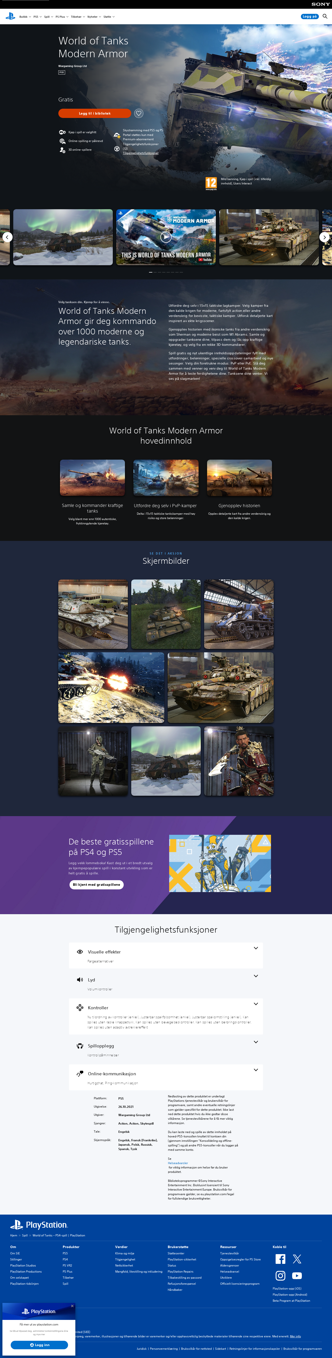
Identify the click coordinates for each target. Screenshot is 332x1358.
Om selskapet (19, 1277)
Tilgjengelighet (125, 1259)
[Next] (324, 237)
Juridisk (142, 1349)
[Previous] (7, 237)
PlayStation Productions (26, 1271)
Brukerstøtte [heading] (178, 1247)
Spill (47, 16)
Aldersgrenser (229, 1265)
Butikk (23, 16)
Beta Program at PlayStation (291, 1301)
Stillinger (16, 1259)
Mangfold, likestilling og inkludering (138, 1271)
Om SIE (15, 1253)
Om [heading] (13, 1247)
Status (172, 1265)
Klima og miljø (124, 1253)
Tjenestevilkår (229, 1253)
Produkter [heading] (71, 1247)
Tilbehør (76, 16)
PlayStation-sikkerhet (182, 1259)
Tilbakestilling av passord (184, 1277)
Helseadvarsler (178, 1163)
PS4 (65, 1259)
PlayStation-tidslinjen (24, 1284)
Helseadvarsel (229, 1271)
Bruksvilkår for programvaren (302, 1349)
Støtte (107, 16)
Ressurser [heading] (228, 1247)
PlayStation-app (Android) (290, 1294)
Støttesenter (176, 1253)
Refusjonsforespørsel (182, 1284)
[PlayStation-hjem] (10, 16)
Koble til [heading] (279, 1247)
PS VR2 (67, 1265)
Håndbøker (175, 1290)
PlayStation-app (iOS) (287, 1288)
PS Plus (60, 16)
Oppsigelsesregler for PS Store (240, 1259)
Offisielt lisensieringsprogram (240, 1284)
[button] (140, 153)
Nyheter (92, 16)
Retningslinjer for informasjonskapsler (254, 1349)
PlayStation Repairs (180, 1271)
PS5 (36, 16)
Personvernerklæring (164, 1349)
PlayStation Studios (23, 1265)
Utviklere (226, 1277)
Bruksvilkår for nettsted (196, 1349)
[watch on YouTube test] (205, 260)
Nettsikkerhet (124, 1265)
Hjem (13, 1235)
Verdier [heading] (121, 1247)
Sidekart (220, 1349)
